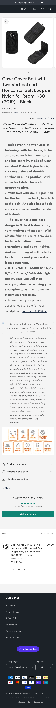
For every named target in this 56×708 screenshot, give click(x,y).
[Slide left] (22, 73)
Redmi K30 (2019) (45, 118)
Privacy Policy (12, 611)
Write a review (28, 514)
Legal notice (20, 702)
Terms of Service (13, 631)
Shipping (16, 112)
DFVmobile (17, 693)
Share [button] (7, 488)
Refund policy (45, 693)
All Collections (12, 637)
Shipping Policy (13, 624)
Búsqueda (10, 605)
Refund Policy (12, 618)
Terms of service (29, 698)
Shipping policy (44, 698)
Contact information (35, 702)
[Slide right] (34, 73)
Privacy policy (14, 698)
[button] (6, 9)
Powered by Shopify (29, 693)
